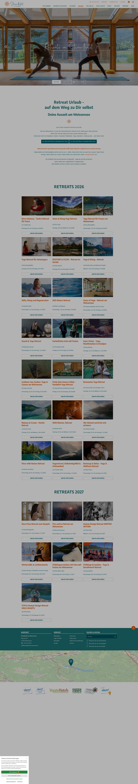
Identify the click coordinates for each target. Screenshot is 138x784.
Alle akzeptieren (13, 772)
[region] (14, 764)
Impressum (19, 781)
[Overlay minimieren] (26, 758)
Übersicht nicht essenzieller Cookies (14, 778)
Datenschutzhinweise (11, 781)
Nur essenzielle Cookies (14, 775)
